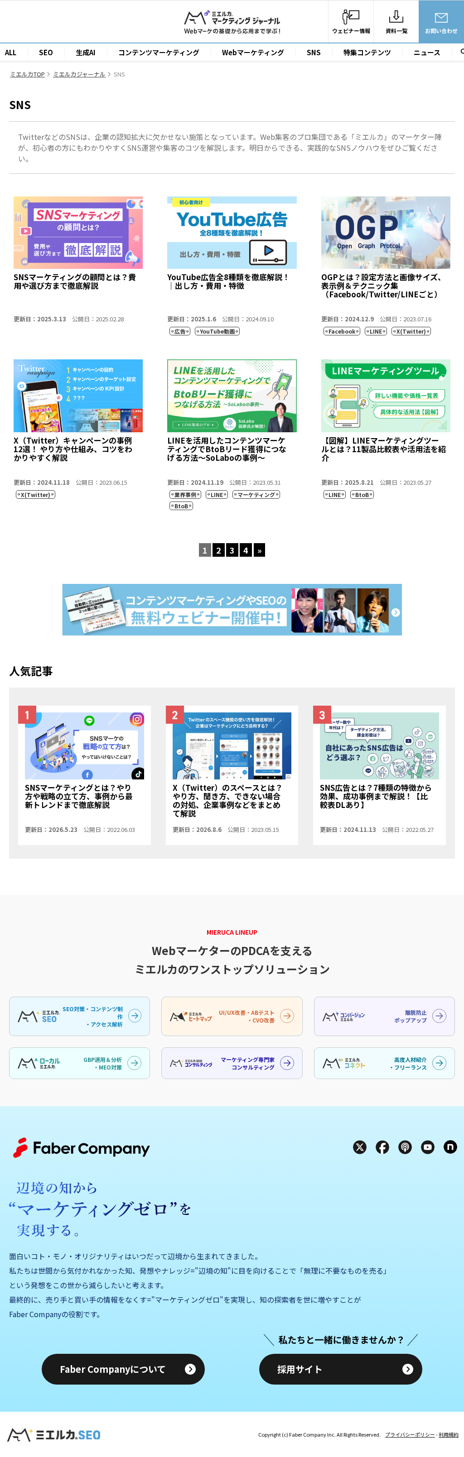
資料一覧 (396, 30)
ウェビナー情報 (351, 30)
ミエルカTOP (27, 74)
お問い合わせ (441, 30)
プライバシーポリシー (410, 1434)
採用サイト (300, 1369)
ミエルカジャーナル (79, 74)
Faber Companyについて (113, 1369)
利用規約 (449, 1434)
